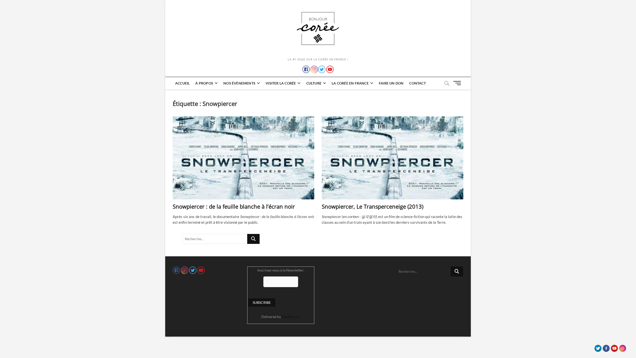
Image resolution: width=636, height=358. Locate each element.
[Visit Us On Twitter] (598, 347)
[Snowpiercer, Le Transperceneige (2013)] (392, 157)
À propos (204, 83)
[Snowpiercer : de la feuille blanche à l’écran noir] (243, 157)
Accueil (182, 83)
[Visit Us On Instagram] (622, 347)
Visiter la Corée (281, 83)
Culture (313, 83)
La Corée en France (350, 83)
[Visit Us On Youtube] (614, 347)
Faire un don (391, 83)
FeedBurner (291, 316)
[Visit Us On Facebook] (606, 347)
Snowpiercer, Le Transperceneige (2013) (372, 206)
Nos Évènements (239, 83)
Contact (417, 83)
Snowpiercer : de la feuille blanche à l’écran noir (234, 206)
